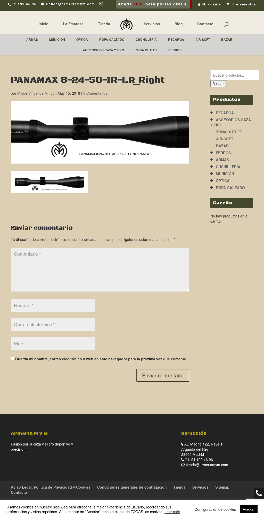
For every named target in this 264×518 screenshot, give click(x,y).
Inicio (43, 23)
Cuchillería (228, 166)
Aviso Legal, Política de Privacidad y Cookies (50, 487)
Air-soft (224, 138)
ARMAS (222, 159)
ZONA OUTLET (229, 131)
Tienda (104, 23)
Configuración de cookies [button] (215, 509)
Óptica (222, 180)
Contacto (205, 23)
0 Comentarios (95, 93)
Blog (179, 23)
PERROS (223, 152)
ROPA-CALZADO (230, 187)
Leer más (172, 511)
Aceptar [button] (248, 509)
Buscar (218, 83)
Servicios (152, 23)
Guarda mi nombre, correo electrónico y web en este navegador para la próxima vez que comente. (101, 358)
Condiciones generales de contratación (132, 487)
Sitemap (222, 487)
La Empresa (73, 23)
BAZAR (222, 145)
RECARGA (225, 112)
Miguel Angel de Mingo (36, 93)
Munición (225, 173)
